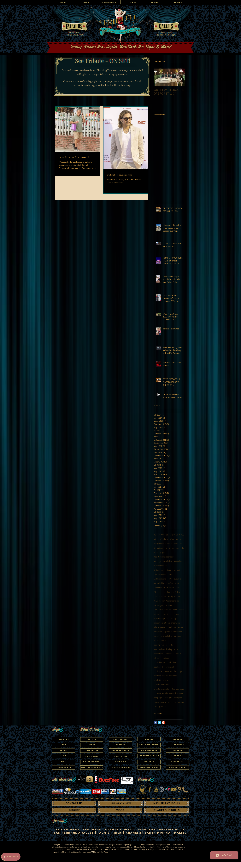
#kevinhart (178, 561)
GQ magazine (159, 592)
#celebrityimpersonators (164, 557)
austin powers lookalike (163, 645)
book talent (171, 662)
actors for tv (166, 614)
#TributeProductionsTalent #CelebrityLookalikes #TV (169, 539)
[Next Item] (180, 77)
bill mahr (157, 658)
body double (167, 658)
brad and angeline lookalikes (165, 675)
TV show (168, 605)
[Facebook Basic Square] (155, 722)
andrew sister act (176, 627)
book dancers (159, 662)
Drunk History (159, 587)
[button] (91, 750)
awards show (159, 649)
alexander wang (174, 623)
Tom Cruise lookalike (162, 609)
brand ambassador (162, 684)
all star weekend (160, 627)
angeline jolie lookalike (163, 636)
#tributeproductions (162, 570)
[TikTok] (167, 789)
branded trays (178, 689)
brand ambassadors (162, 689)
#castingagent (160, 552)
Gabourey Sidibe (173, 592)
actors (156, 614)
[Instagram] (162, 789)
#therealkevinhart (161, 565)
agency (157, 623)
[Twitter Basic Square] (159, 722)
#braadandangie (160, 548)
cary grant (178, 697)
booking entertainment (163, 671)
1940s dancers (160, 579)
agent (163, 623)
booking (157, 667)
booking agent (168, 667)
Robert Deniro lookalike (169, 601)
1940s (170, 574)
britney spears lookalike (164, 693)
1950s (170, 579)
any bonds (178, 636)
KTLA (156, 601)
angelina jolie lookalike (172, 631)
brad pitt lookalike (161, 680)
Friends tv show (173, 587)
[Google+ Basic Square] (163, 722)
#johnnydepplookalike (163, 561)
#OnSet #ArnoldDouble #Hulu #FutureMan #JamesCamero (169, 535)
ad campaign (172, 618)
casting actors (160, 706)
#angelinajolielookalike (163, 543)
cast (175, 702)
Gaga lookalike (160, 596)
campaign (158, 697)
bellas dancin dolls (173, 653)
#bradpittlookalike (176, 548)
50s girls (177, 579)
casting (181, 702)
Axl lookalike (159, 583)
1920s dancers (160, 574)
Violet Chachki (178, 609)
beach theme (159, 653)
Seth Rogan (158, 605)
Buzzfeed (169, 583)
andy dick (158, 631)
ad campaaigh (159, 618)
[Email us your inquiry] (173, 789)
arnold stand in (160, 640)
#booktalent (179, 543)
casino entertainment (162, 702)
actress (176, 614)
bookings (178, 671)
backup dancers (172, 649)
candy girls (167, 697)
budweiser (179, 693)
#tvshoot (176, 570)
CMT (177, 583)
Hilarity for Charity (175, 596)
